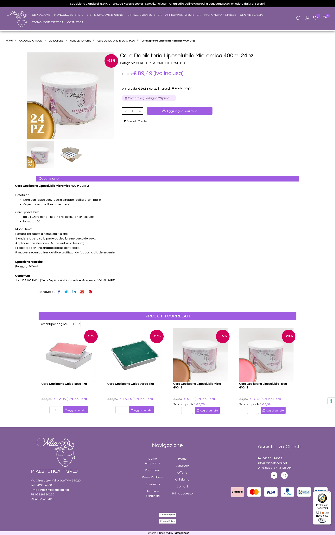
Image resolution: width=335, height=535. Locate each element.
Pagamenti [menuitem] (152, 470)
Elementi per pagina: (53, 324)
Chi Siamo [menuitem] (182, 479)
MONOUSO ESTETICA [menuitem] (68, 14)
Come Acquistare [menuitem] (152, 461)
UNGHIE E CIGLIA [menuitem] (251, 14)
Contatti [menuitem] (182, 486)
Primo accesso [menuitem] (182, 493)
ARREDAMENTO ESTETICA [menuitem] (182, 14)
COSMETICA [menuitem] (75, 22)
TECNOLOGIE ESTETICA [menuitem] (47, 22)
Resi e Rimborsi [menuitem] (152, 477)
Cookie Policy (168, 514)
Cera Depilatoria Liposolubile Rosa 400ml (263, 385)
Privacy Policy (167, 521)
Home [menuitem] (182, 458)
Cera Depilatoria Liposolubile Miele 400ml (197, 385)
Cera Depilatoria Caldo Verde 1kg (130, 383)
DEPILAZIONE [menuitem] (41, 14)
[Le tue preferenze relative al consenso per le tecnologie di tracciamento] (331, 401)
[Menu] (328, 493)
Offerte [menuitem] (182, 472)
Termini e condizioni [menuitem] (153, 493)
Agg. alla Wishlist (137, 121)
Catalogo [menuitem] (182, 465)
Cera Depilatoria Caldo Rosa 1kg (64, 383)
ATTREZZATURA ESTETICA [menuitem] (144, 14)
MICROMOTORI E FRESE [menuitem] (220, 14)
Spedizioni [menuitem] (153, 484)
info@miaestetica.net (54, 489)
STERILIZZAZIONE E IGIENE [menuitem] (104, 14)
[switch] (322, 520)
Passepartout (181, 533)
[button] (70, 95)
